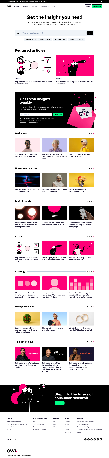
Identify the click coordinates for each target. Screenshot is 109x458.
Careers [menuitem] (67, 424)
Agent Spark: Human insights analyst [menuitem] (17, 424)
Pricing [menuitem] (53, 6)
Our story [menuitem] (67, 421)
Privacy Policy (50, 118)
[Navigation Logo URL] (9, 6)
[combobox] (54, 33)
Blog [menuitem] (54, 421)
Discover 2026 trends (76, 39)
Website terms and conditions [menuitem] (85, 421)
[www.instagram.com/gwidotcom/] (95, 439)
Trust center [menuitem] (68, 432)
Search (90, 33)
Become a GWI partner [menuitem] (39, 429)
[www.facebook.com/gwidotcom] (85, 439)
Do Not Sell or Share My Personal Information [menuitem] (89, 429)
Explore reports (31, 39)
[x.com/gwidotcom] (88, 439)
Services (25, 6)
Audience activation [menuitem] (38, 424)
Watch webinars (45, 39)
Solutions (34, 6)
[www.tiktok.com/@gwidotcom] (98, 439)
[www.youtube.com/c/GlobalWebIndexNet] (101, 439)
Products (16, 6)
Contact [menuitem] (67, 429)
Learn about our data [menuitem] (13, 427)
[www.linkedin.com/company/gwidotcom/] (91, 439)
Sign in (88, 6)
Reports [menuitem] (55, 424)
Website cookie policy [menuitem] (83, 427)
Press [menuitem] (66, 427)
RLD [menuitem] (34, 421)
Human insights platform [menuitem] (14, 421)
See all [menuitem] (79, 432)
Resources (44, 6)
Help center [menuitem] (56, 427)
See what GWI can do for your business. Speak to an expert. (28, 1)
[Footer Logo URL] (12, 451)
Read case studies (60, 39)
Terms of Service (32, 122)
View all (89, 133)
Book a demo (97, 6)
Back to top (13, 439)
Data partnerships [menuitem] (38, 427)
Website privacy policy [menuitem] (83, 424)
